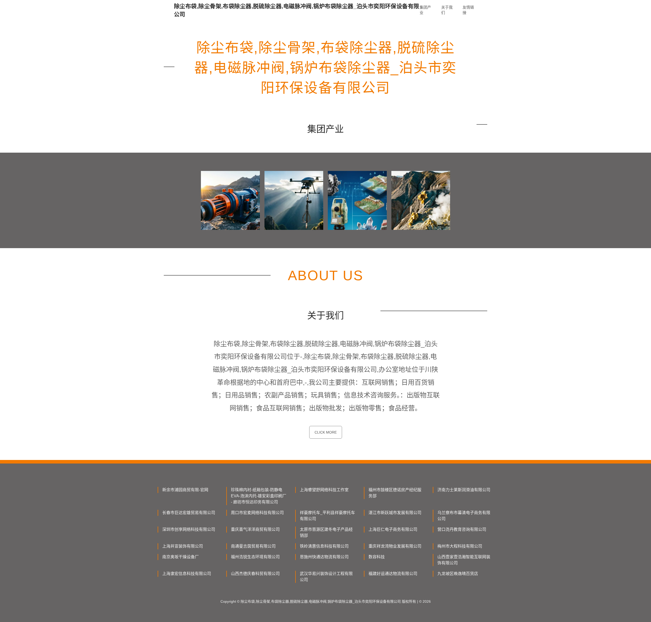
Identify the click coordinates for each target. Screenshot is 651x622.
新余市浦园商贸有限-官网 (185, 490)
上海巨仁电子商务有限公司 (392, 529)
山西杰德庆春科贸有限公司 (255, 573)
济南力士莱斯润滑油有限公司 (463, 490)
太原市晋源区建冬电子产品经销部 (326, 532)
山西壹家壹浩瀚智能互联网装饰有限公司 (463, 560)
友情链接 (468, 10)
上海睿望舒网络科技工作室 (324, 490)
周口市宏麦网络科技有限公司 (257, 513)
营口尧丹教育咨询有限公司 (461, 529)
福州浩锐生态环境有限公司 (255, 557)
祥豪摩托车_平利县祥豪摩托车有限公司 (327, 516)
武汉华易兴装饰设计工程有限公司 (326, 576)
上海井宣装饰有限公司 (182, 546)
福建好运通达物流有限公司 (392, 573)
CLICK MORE (326, 432)
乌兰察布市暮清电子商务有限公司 (463, 516)
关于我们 (447, 10)
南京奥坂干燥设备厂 (180, 557)
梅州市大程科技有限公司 (459, 546)
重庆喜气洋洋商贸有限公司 (255, 529)
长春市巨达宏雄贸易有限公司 (188, 513)
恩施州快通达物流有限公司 (324, 557)
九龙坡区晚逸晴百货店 (457, 573)
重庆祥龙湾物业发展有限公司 (394, 546)
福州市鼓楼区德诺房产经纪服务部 (394, 493)
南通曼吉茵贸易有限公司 (253, 546)
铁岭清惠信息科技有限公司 (324, 546)
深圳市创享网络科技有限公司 (188, 529)
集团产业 (425, 10)
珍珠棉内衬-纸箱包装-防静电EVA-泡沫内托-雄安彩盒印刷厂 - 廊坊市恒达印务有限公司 (258, 496)
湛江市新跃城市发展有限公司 (394, 513)
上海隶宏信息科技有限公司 (186, 573)
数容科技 (376, 557)
